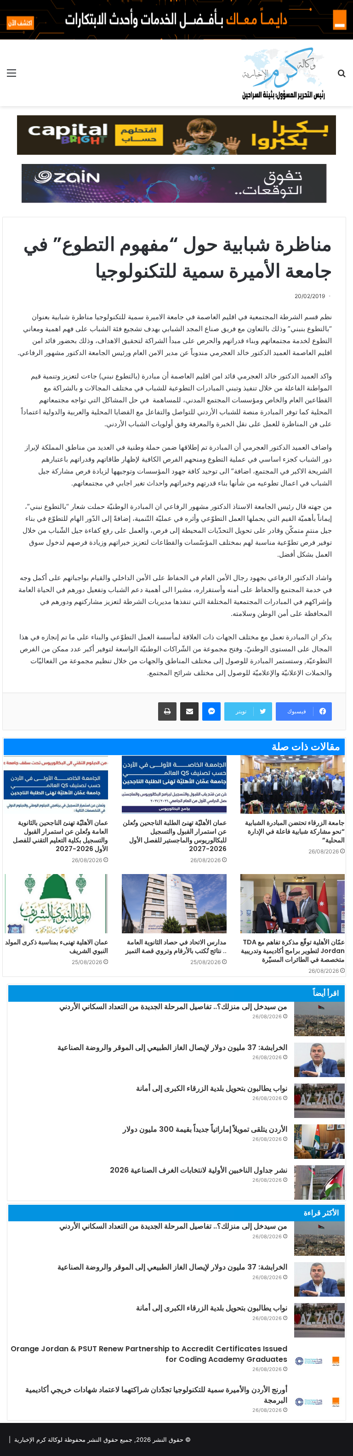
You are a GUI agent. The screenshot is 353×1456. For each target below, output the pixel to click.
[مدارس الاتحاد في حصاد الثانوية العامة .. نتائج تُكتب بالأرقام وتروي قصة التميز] (174, 903)
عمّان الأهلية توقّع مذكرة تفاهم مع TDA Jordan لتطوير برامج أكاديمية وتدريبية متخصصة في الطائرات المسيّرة (293, 950)
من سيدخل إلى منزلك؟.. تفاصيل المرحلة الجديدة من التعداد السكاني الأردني (173, 1006)
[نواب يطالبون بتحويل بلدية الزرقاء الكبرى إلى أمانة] (319, 1101)
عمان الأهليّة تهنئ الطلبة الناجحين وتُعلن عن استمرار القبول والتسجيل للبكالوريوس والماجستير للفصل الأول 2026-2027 (175, 835)
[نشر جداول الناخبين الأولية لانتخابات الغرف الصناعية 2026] (319, 1182)
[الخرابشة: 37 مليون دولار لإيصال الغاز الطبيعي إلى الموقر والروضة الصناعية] (319, 1060)
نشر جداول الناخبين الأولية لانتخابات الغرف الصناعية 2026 (198, 1170)
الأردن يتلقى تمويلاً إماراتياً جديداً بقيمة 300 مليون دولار (205, 1129)
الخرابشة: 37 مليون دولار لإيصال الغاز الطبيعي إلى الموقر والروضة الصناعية (172, 1047)
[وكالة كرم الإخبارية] (283, 73)
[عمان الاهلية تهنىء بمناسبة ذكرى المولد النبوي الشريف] (56, 903)
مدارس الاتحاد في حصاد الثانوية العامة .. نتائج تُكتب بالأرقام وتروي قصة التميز (176, 946)
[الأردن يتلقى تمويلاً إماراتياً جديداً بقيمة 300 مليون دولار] (319, 1141)
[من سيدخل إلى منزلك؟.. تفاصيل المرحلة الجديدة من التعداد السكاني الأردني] (319, 1019)
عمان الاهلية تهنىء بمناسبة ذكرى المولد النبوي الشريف (56, 946)
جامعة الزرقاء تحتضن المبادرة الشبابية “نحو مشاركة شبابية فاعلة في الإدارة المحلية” (295, 831)
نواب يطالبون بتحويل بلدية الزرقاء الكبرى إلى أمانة (211, 1088)
